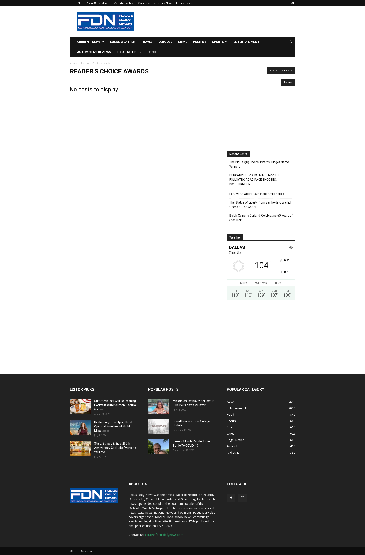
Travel (147, 42)
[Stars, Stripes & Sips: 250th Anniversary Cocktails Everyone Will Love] (80, 448)
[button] (290, 42)
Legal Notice (127, 52)
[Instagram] (292, 3)
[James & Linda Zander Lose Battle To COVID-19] (158, 446)
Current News (89, 42)
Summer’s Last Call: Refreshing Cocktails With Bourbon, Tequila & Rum (115, 405)
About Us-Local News (98, 2)
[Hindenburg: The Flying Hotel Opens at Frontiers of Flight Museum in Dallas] (80, 427)
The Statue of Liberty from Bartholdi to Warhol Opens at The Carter (260, 205)
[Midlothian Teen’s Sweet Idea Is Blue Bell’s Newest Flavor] (158, 406)
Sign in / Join (76, 2)
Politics (199, 42)
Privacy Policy (184, 2)
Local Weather (122, 42)
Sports (218, 42)
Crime (182, 42)
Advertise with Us (124, 2)
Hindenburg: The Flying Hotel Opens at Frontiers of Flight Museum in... (113, 426)
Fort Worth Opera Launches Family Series (256, 193)
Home (73, 63)
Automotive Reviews (94, 52)
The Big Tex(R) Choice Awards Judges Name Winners (259, 164)
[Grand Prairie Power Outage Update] (158, 426)
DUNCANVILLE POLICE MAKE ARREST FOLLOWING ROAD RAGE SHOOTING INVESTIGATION (254, 180)
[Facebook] (285, 3)
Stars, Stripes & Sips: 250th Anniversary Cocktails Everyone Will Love (115, 448)
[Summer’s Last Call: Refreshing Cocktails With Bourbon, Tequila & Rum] (80, 406)
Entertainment (246, 42)
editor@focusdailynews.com (164, 535)
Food (152, 52)
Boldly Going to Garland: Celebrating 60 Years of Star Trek (261, 218)
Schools (165, 42)
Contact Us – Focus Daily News (155, 2)
